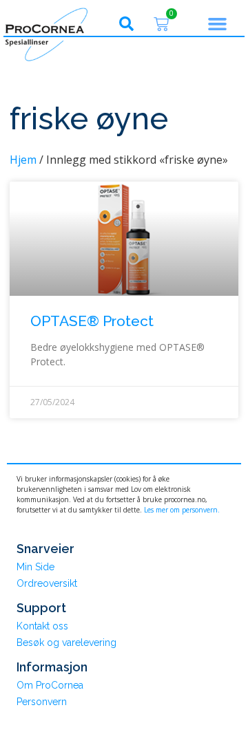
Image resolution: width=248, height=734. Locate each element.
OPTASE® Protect (92, 321)
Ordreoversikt (47, 583)
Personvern (42, 701)
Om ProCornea (50, 685)
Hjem (23, 159)
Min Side (35, 566)
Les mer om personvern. (182, 510)
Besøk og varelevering (66, 642)
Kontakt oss (42, 626)
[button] (126, 24)
